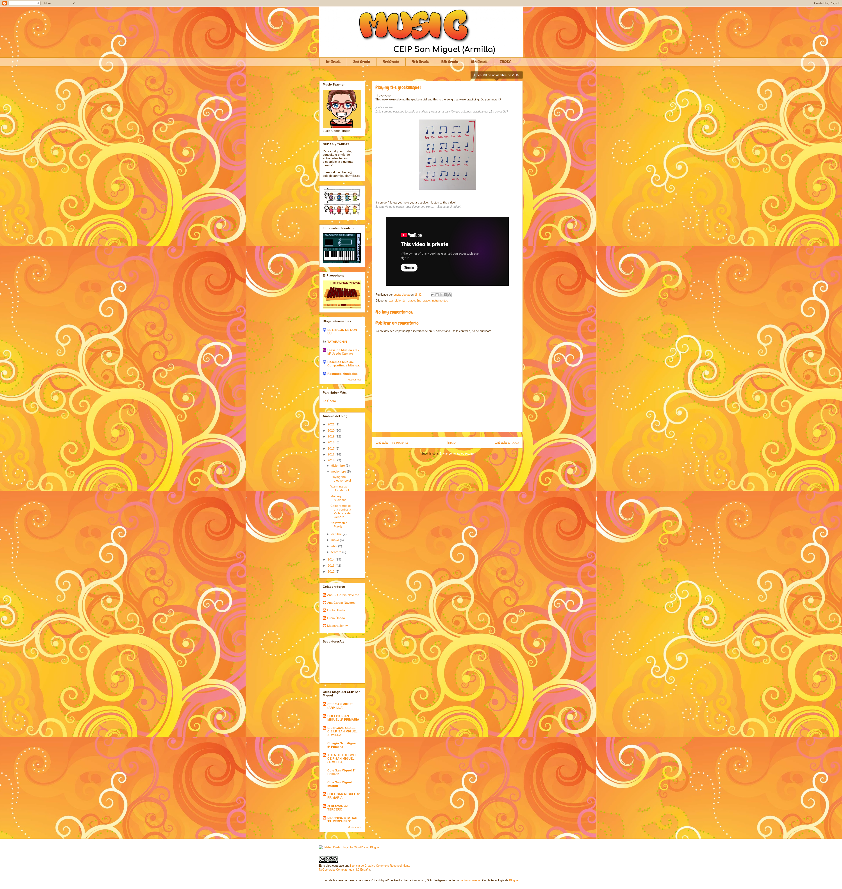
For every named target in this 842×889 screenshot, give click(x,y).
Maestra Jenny (337, 625)
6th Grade (479, 61)
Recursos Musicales (342, 373)
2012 (331, 571)
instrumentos (440, 300)
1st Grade (333, 61)
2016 (331, 454)
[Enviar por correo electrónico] (433, 295)
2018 (331, 442)
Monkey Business (338, 498)
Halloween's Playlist (338, 524)
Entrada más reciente (392, 442)
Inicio (451, 442)
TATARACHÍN (337, 341)
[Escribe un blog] (437, 295)
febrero (336, 552)
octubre (337, 534)
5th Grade (449, 61)
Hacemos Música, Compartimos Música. (343, 363)
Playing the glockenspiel (340, 478)
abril (334, 546)
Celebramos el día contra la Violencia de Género (340, 511)
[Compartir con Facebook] (445, 295)
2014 (331, 559)
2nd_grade (423, 300)
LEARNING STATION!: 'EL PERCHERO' (343, 819)
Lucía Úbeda (336, 610)
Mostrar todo (354, 379)
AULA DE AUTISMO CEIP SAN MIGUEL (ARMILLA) (341, 758)
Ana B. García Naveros (343, 595)
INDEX (505, 61)
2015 (331, 460)
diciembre (338, 465)
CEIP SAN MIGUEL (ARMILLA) (341, 705)
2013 (331, 565)
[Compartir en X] (441, 295)
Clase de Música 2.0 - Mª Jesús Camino (343, 351)
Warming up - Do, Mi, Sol (339, 488)
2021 (331, 424)
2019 (331, 436)
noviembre (339, 471)
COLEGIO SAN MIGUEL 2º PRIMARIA (343, 717)
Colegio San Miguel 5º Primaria (342, 744)
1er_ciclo (395, 300)
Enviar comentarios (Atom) (457, 453)
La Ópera (329, 401)
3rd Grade (391, 61)
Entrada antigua (506, 442)
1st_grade (408, 300)
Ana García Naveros (341, 602)
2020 (331, 430)
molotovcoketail (470, 880)
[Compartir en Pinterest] (449, 295)
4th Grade (420, 61)
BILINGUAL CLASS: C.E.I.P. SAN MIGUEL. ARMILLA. (343, 731)
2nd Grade (361, 61)
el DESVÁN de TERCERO (337, 807)
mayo (335, 540)
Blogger (514, 880)
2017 (331, 448)
